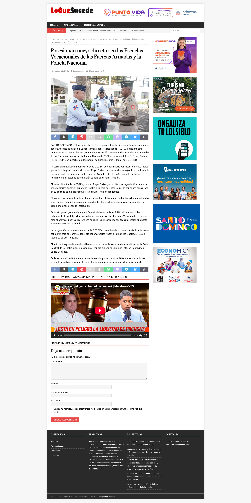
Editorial (54, 441)
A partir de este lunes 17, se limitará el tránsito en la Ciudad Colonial (143, 486)
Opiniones (55, 455)
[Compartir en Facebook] (55, 137)
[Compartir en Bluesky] (135, 137)
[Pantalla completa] (145, 335)
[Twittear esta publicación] (64, 137)
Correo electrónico (60, 392)
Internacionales (94, 25)
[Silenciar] (140, 335)
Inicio (54, 25)
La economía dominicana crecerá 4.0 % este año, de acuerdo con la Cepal (144, 443)
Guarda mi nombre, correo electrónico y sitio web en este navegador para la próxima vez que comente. (96, 410)
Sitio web (55, 400)
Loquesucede (78, 70)
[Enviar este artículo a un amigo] (90, 137)
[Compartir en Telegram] (126, 137)
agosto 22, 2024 (62, 70)
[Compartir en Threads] (144, 137)
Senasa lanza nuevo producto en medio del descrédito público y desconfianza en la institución (144, 476)
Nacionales (71, 25)
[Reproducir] (54, 335)
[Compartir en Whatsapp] (108, 137)
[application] (100, 310)
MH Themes (110, 496)
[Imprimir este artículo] (99, 137)
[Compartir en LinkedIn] (72, 137)
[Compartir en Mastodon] (117, 137)
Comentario (56, 361)
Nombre (55, 383)
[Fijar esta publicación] (81, 137)
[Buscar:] (185, 30)
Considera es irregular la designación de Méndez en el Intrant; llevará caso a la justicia (144, 452)
